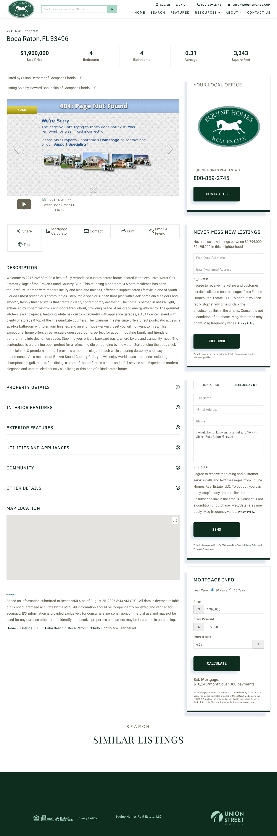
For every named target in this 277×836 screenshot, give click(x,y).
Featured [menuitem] (180, 13)
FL (38, 628)
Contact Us (217, 194)
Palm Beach (54, 628)
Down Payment (203, 619)
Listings (26, 628)
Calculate (217, 663)
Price (197, 602)
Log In (165, 4)
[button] (112, 9)
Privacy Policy (246, 323)
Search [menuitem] (157, 13)
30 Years (221, 590)
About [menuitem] (232, 13)
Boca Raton (77, 628)
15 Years (239, 590)
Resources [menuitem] (206, 13)
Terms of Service (201, 549)
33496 (95, 628)
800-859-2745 (211, 4)
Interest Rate (202, 637)
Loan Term (200, 590)
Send (216, 530)
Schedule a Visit (246, 384)
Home (11, 628)
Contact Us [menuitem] (259, 13)
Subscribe (217, 341)
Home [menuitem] (139, 13)
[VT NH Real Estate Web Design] (227, 818)
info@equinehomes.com (252, 4)
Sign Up (181, 4)
